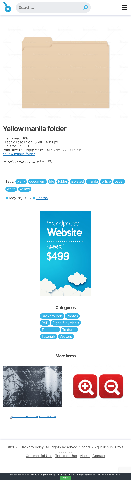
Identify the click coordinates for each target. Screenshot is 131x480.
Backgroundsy (32, 447)
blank (21, 181)
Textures (69, 330)
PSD (45, 323)
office (106, 181)
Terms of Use (66, 456)
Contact (98, 456)
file (51, 181)
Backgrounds (52, 316)
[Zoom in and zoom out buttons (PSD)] (98, 386)
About (85, 456)
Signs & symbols (65, 323)
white (11, 189)
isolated (77, 181)
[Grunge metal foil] (32, 386)
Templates (50, 330)
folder (62, 181)
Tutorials (49, 336)
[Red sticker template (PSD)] (32, 417)
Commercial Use (39, 456)
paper (119, 181)
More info (116, 474)
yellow (24, 189)
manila (93, 181)
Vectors (66, 336)
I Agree (65, 477)
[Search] (85, 7)
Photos (42, 198)
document (37, 181)
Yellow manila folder (19, 154)
